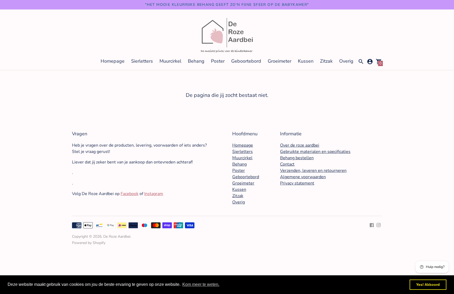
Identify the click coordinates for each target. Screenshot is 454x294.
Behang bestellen (297, 158)
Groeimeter (279, 61)
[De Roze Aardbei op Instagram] (378, 224)
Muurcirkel (170, 61)
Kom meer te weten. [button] (200, 284)
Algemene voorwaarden (303, 177)
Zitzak (326, 61)
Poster (218, 61)
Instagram (153, 194)
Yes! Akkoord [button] (428, 284)
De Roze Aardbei (116, 236)
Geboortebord (246, 61)
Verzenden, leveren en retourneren (313, 170)
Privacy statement (297, 183)
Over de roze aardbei (299, 145)
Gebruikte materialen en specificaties (315, 152)
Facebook (129, 194)
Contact (287, 164)
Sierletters (142, 61)
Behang (196, 61)
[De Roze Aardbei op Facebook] (372, 224)
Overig (346, 61)
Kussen (305, 61)
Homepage (113, 61)
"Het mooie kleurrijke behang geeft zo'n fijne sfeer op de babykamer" (227, 4)
